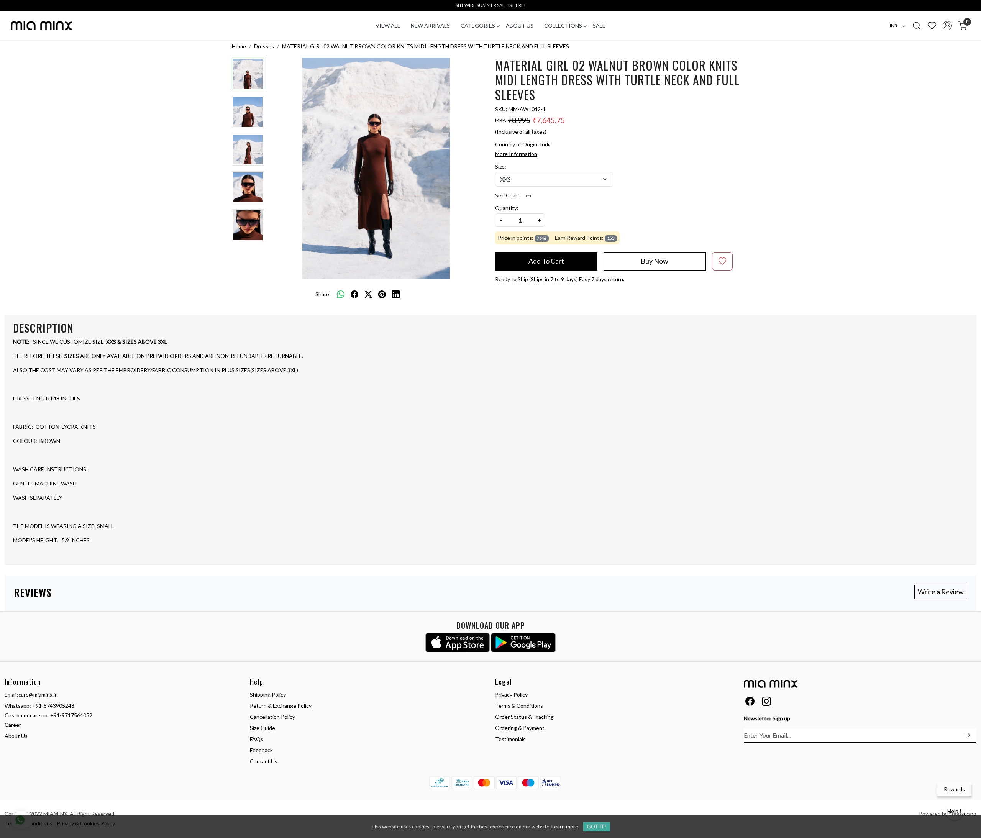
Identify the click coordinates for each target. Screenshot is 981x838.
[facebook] (354, 294)
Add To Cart (546, 261)
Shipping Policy (268, 694)
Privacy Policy (511, 694)
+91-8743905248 (53, 705)
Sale (599, 25)
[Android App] (523, 642)
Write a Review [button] (941, 591)
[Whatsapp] (341, 294)
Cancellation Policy (272, 716)
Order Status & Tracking (524, 716)
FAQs (256, 739)
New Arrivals (430, 25)
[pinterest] (382, 294)
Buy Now (654, 261)
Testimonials (510, 739)
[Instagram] (766, 702)
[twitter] (368, 294)
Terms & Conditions (519, 705)
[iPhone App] (457, 642)
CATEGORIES (478, 25)
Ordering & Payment (520, 728)
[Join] (967, 735)
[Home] (41, 25)
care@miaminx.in (38, 694)
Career (13, 725)
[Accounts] (947, 25)
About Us (519, 25)
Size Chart (508, 195)
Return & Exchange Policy (281, 705)
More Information (516, 154)
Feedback (261, 750)
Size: (500, 166)
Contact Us (263, 761)
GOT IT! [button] (596, 826)
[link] (916, 25)
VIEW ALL (388, 25)
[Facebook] (750, 702)
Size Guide (262, 728)
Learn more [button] (564, 826)
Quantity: (506, 208)
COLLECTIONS (563, 25)
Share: (323, 294)
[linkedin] (396, 294)
